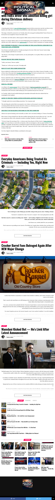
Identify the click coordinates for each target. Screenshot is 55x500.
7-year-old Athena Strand (20, 28)
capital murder (23, 42)
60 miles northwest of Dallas (24, 73)
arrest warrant (13, 87)
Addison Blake (10, 23)
